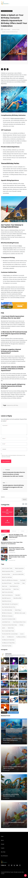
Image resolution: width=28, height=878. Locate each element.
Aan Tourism (7, 275)
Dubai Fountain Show (6, 589)
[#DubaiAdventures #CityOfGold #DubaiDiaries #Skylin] (14, 707)
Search (3, 497)
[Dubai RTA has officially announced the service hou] (23, 660)
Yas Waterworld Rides (21, 636)
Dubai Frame (16, 589)
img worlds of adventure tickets (8, 619)
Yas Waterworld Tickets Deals (8, 639)
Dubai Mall (17, 595)
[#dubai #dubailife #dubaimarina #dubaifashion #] (14, 692)
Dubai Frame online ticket (7, 592)
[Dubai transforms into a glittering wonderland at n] (14, 660)
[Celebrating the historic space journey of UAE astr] (14, 676)
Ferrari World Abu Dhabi (7, 610)
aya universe (19, 571)
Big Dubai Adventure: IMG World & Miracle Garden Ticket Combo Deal (18, 557)
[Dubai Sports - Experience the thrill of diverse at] (23, 676)
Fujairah (2, 848)
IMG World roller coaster (20, 613)
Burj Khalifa (22, 580)
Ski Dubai (21, 624)
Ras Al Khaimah (4, 855)
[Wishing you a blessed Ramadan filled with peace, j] (23, 668)
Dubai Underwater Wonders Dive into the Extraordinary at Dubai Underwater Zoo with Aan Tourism (14, 474)
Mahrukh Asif (12, 539)
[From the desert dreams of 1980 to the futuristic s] (5, 668)
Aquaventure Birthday (12, 405)
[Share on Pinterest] (7, 69)
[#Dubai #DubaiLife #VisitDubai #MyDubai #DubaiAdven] (5, 692)
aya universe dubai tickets (18, 574)
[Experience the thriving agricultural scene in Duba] (14, 684)
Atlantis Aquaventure (19, 568)
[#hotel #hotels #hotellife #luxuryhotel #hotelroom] (23, 699)
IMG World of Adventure (7, 613)
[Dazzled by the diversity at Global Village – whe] (5, 707)
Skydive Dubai (11, 627)
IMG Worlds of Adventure (7, 616)
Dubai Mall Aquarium (6, 598)
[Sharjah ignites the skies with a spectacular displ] (14, 668)
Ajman (2, 840)
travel (3, 636)
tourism (22, 633)
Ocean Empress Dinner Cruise (19, 621)
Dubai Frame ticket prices (7, 595)
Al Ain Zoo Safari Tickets (7, 568)
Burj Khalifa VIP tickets (7, 583)
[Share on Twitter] (5, 69)
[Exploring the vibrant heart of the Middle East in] (5, 676)
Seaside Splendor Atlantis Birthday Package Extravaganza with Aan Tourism (13, 487)
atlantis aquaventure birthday (17, 118)
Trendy (22, 531)
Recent (5, 531)
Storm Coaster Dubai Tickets (8, 630)
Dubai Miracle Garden (6, 601)
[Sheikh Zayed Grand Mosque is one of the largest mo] (23, 684)
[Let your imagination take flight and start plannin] (5, 699)
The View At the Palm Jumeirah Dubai (10, 633)
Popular (14, 531)
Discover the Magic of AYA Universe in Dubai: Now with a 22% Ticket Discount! (18, 536)
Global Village (18, 610)
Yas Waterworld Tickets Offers (8, 642)
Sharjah (2, 844)
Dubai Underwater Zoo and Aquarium (10, 604)
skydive (3, 627)
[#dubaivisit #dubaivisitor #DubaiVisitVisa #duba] (23, 692)
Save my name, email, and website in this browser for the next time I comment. (13, 456)
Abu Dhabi (3, 852)
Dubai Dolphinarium (14, 586)
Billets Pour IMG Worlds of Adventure (10, 580)
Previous (7, 469)
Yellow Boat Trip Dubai (6, 645)
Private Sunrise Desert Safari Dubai (9, 624)
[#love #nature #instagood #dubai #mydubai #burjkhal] (14, 699)
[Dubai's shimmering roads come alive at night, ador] (5, 660)
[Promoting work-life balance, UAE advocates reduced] (5, 684)
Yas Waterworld (10, 636)
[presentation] (23, 504)
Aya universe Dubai (6, 574)
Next (4, 482)
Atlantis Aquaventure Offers (8, 571)
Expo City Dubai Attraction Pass (8, 607)
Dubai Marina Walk (17, 598)
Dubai (23, 583)
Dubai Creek (4, 586)
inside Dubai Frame (6, 621)
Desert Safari (17, 583)
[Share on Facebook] (2, 69)
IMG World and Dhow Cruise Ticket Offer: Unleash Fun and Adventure (12, 543)
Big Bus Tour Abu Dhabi (7, 577)
